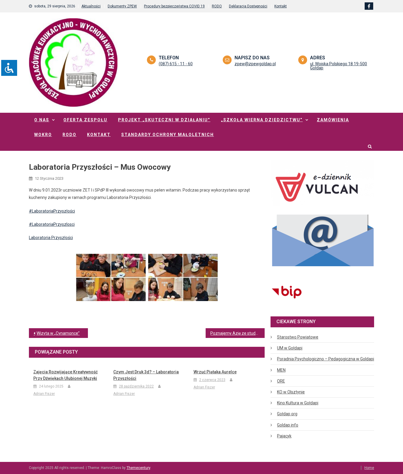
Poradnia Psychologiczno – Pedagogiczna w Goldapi (325, 359)
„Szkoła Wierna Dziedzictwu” (262, 119)
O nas (41, 119)
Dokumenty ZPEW (122, 6)
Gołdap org (287, 413)
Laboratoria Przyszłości (51, 237)
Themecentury (138, 468)
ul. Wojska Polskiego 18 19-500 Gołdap (338, 65)
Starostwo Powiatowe (297, 337)
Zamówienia (333, 119)
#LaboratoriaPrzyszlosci (52, 224)
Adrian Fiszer (44, 394)
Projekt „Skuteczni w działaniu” (164, 119)
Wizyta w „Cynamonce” (58, 333)
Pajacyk (284, 436)
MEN (281, 370)
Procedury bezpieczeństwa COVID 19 (174, 6)
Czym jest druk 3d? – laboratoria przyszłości (146, 375)
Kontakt (280, 6)
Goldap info (287, 425)
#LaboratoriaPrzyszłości (52, 211)
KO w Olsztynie (291, 392)
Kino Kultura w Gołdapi (297, 403)
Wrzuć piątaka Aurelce (215, 372)
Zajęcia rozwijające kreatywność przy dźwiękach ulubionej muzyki (65, 375)
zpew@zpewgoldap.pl (255, 63)
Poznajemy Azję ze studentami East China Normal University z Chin (237, 333)
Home (369, 468)
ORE (281, 381)
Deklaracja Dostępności (248, 6)
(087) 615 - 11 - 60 (176, 63)
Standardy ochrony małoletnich (167, 134)
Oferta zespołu (85, 119)
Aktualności (91, 6)
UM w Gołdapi (289, 348)
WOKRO (43, 134)
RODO (217, 6)
